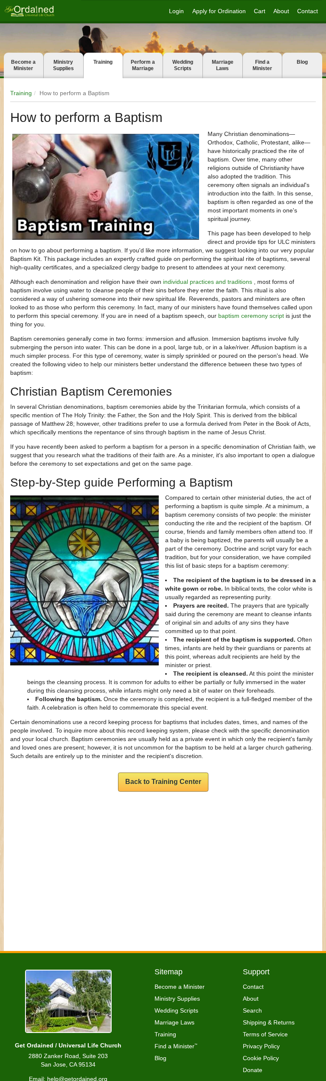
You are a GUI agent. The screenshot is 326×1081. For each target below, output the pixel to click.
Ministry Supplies (63, 65)
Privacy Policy (261, 1046)
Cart (259, 11)
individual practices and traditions (208, 281)
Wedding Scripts (182, 65)
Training (102, 62)
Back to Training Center (163, 781)
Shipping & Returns (269, 1022)
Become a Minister (23, 65)
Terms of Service (265, 1034)
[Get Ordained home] (29, 10)
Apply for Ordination (219, 11)
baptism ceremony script (251, 315)
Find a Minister (262, 65)
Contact (307, 11)
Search (252, 1010)
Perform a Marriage (143, 65)
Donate (252, 1070)
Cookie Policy (261, 1058)
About (281, 11)
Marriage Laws (222, 65)
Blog (302, 62)
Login (176, 11)
